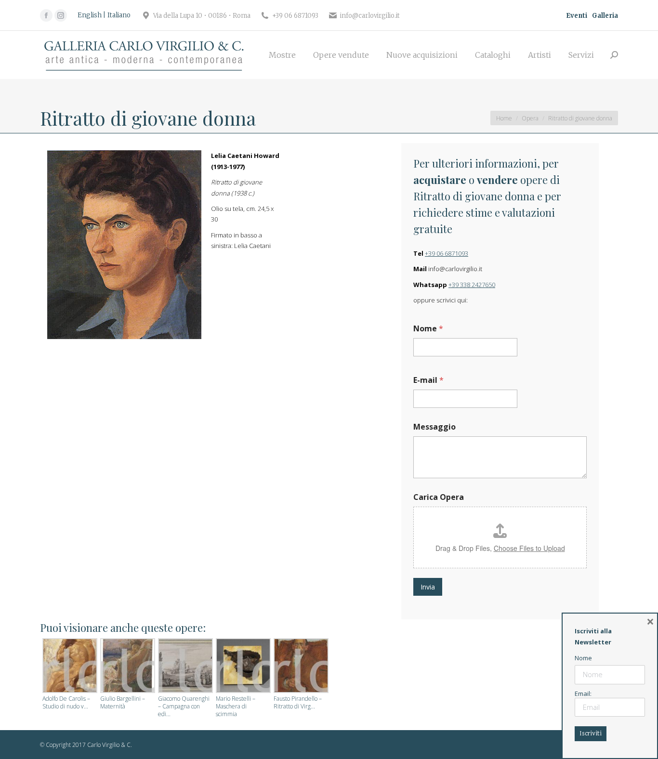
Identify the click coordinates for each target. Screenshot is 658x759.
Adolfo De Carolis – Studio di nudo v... (66, 702)
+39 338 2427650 (471, 284)
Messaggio (434, 427)
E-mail (428, 380)
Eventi (576, 16)
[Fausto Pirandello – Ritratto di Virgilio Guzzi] (300, 666)
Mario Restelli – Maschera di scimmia (235, 706)
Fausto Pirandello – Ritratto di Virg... (298, 702)
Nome (428, 328)
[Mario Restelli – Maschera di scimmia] (242, 666)
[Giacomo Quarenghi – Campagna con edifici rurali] (184, 666)
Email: (583, 693)
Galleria (605, 16)
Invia (428, 586)
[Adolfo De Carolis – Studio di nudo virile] (68, 666)
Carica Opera (438, 497)
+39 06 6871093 (446, 253)
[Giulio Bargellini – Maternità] (126, 666)
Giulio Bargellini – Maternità (122, 702)
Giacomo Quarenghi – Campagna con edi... (184, 706)
